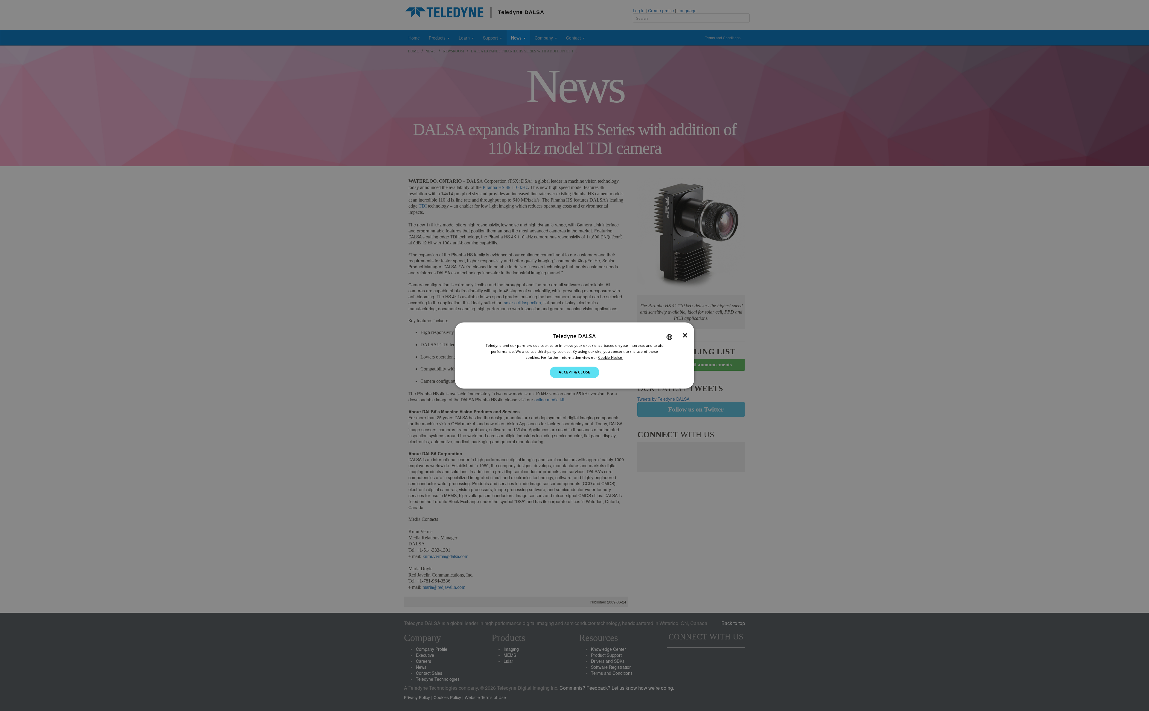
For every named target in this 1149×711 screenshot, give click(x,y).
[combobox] (669, 337)
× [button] (685, 335)
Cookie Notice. (610, 357)
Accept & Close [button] (574, 372)
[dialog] (574, 355)
